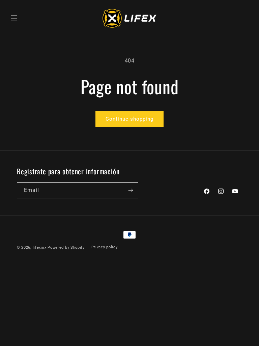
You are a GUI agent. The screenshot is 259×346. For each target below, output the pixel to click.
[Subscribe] (130, 190)
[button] (14, 18)
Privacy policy (104, 247)
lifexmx (40, 247)
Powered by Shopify (66, 247)
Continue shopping (129, 119)
